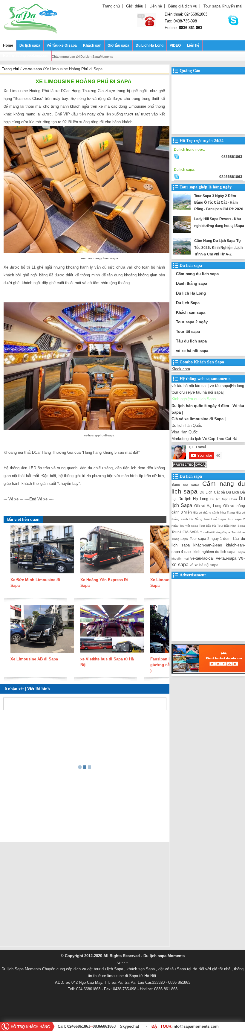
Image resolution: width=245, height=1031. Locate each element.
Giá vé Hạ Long (208, 506)
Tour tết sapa (188, 331)
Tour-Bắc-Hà (207, 525)
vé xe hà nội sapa (192, 350)
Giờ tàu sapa (118, 45)
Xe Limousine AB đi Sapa (34, 659)
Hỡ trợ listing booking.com (25, 56)
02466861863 (78, 1026)
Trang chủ (111, 6)
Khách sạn (92, 45)
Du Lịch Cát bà (212, 492)
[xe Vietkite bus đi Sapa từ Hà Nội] (112, 653)
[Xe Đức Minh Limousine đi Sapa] (42, 574)
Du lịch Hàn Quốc (187, 425)
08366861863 (104, 1026)
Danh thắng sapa (191, 283)
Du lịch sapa (29, 45)
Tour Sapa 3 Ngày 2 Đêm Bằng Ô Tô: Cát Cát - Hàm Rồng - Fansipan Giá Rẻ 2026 (218, 202)
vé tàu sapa (220, 385)
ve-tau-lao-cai (202, 558)
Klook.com (181, 369)
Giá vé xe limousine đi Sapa (197, 419)
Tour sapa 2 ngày (192, 322)
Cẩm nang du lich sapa (197, 274)
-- (91, 1026)
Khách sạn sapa (190, 312)
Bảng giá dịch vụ (182, 6)
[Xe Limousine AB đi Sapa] (42, 653)
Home (8, 45)
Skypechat (129, 1026)
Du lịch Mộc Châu (223, 499)
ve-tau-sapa (226, 558)
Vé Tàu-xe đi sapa (62, 45)
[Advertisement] (84, 895)
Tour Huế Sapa (215, 519)
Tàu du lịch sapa (191, 341)
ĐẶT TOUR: (185, 1026)
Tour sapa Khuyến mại (222, 6)
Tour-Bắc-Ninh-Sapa (231, 525)
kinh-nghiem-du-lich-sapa (214, 552)
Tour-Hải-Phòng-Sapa (215, 532)
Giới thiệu (134, 6)
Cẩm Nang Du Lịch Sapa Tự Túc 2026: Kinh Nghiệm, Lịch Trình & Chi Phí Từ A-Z (218, 247)
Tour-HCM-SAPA (185, 532)
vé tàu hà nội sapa (207, 392)
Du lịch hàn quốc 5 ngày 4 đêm (200, 405)
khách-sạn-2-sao (207, 545)
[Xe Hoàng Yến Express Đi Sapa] (112, 574)
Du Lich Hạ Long (149, 45)
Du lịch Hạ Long (191, 293)
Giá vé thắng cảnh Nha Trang (214, 512)
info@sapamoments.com (195, 1026)
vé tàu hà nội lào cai (189, 385)
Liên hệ (155, 6)
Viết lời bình (38, 689)
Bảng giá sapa (185, 484)
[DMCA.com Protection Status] (189, 466)
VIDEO (175, 45)
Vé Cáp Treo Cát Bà (219, 438)
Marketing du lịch (186, 438)
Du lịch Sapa (188, 303)
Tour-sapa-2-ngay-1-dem (210, 538)
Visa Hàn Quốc (185, 432)
